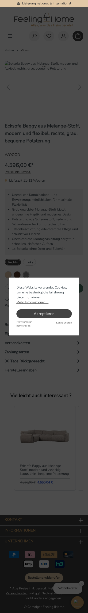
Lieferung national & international (45, 3)
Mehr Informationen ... (32, 302)
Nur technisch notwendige (24, 324)
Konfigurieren (64, 322)
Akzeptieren (44, 313)
